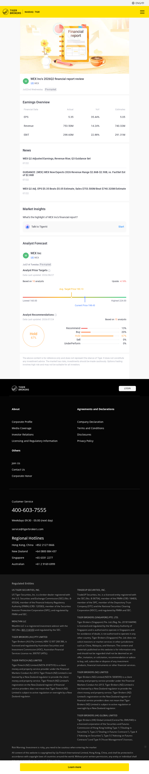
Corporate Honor (22, 476)
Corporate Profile (22, 422)
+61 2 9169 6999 (45, 564)
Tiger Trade (24, 12)
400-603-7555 (29, 510)
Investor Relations (23, 434)
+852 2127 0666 (44, 545)
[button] (74, 81)
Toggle (142, 11)
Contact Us (18, 469)
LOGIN (127, 388)
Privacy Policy (85, 441)
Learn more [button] (74, 767)
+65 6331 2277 (44, 557)
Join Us (16, 463)
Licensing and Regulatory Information (35, 441)
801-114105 (28, 629)
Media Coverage (21, 428)
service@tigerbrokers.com (27, 529)
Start (121, 226)
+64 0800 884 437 (46, 551)
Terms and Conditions (90, 428)
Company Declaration (90, 422)
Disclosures (84, 434)
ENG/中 (140, 3)
